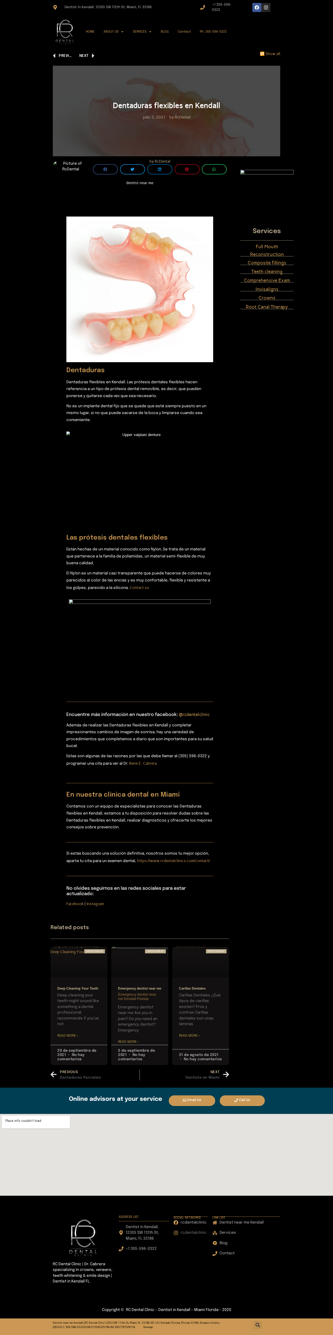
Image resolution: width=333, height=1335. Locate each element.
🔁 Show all (270, 53)
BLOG (165, 31)
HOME (90, 31)
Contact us (139, 587)
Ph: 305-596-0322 (213, 31)
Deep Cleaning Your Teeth (77, 988)
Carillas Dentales (192, 988)
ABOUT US (111, 31)
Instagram (95, 903)
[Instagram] (265, 7)
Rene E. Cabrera (143, 763)
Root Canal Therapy (267, 307)
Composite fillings (267, 262)
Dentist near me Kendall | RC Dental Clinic (79, 1322)
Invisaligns (267, 289)
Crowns (266, 298)
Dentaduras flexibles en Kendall (166, 105)
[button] (105, 169)
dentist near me (139, 183)
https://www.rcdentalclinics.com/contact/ (173, 860)
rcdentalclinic (196, 714)
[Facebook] (256, 7)
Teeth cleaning (266, 271)
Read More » (67, 1036)
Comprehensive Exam (267, 280)
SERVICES (139, 31)
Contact (184, 31)
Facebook (75, 903)
